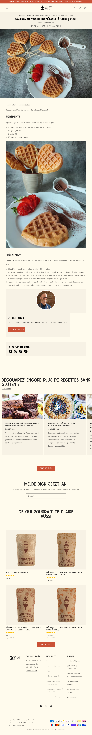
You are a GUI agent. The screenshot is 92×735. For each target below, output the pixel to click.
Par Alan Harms (47, 23)
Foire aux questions (53, 676)
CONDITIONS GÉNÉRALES (72, 667)
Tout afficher (6, 389)
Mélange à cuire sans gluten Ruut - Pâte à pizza (65, 629)
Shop (48, 661)
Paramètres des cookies (73, 690)
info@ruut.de (31, 670)
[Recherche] (75, 7)
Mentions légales (73, 661)
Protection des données (72, 683)
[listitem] (10, 351)
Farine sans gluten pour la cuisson (53, 682)
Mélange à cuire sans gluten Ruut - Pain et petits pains (65, 573)
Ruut (34, 730)
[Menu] (6, 7)
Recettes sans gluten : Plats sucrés (35, 15)
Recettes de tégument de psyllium (54, 690)
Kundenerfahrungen (53, 697)
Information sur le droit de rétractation (74, 675)
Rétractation (71, 697)
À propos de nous (53, 666)
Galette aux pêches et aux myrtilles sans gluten (61, 424)
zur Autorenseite (17, 329)
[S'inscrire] (63, 496)
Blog (48, 671)
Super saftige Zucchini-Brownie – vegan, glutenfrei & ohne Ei (22, 424)
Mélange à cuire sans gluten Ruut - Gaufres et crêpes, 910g (24, 629)
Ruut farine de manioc (17, 572)
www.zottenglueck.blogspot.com (38, 110)
